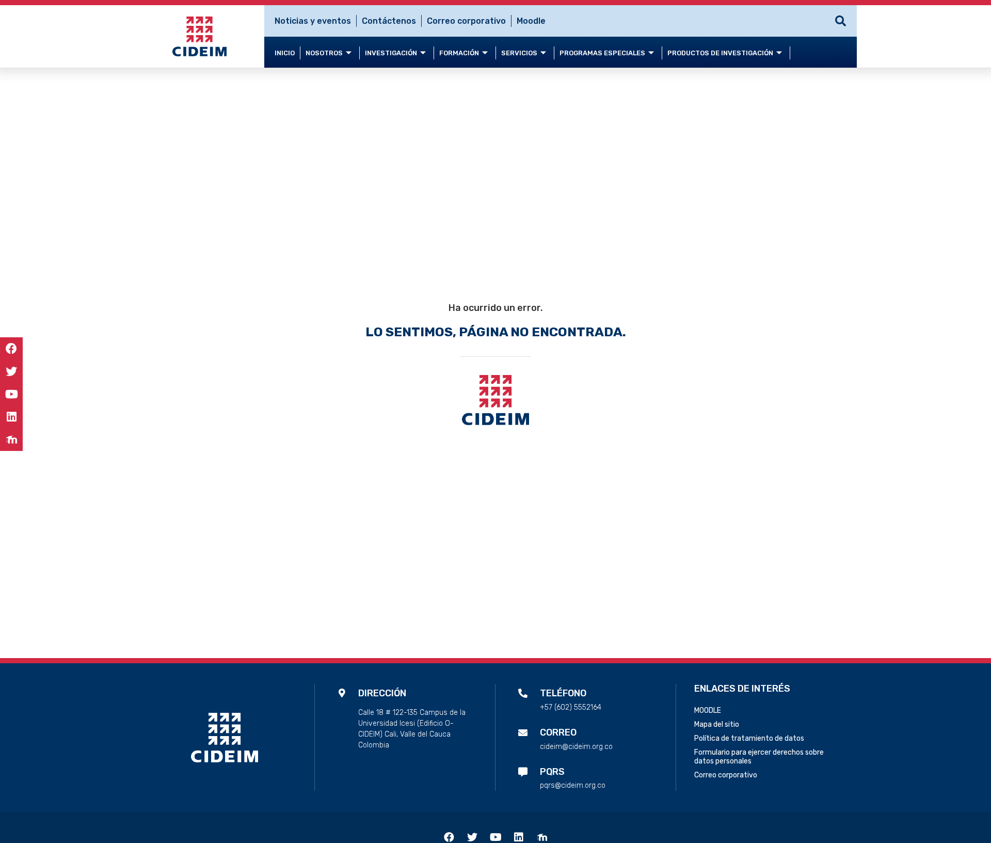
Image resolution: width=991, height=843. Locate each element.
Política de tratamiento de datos (749, 738)
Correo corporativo (466, 21)
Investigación (391, 53)
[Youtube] (11, 394)
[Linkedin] (11, 416)
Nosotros (324, 53)
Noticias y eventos (313, 21)
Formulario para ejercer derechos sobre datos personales (759, 757)
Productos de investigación (720, 53)
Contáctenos (389, 21)
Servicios (519, 53)
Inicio (285, 53)
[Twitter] (11, 371)
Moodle (531, 21)
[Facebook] (11, 348)
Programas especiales (602, 53)
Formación (459, 53)
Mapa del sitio (716, 724)
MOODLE (707, 710)
